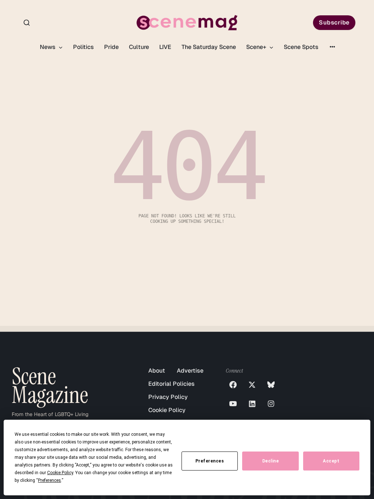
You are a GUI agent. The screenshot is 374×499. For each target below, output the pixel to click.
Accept (331, 461)
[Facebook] (233, 384)
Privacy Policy (168, 397)
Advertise (190, 370)
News (48, 47)
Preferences (209, 461)
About (156, 370)
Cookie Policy (167, 410)
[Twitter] (252, 384)
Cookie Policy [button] (60, 472)
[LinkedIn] (252, 403)
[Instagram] (271, 403)
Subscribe (334, 22)
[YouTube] (233, 403)
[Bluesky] (271, 384)
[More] (332, 46)
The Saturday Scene (209, 47)
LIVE (165, 47)
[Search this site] (27, 23)
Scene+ (257, 47)
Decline (270, 461)
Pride (111, 47)
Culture (139, 47)
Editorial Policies (171, 384)
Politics (83, 47)
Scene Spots (301, 47)
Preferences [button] (49, 480)
